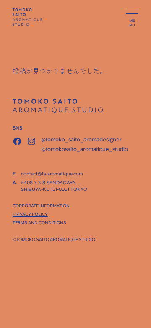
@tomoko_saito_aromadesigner (81, 139)
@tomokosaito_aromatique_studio (84, 149)
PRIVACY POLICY (30, 214)
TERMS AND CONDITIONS (39, 222)
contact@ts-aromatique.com (52, 174)
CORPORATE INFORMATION (41, 205)
